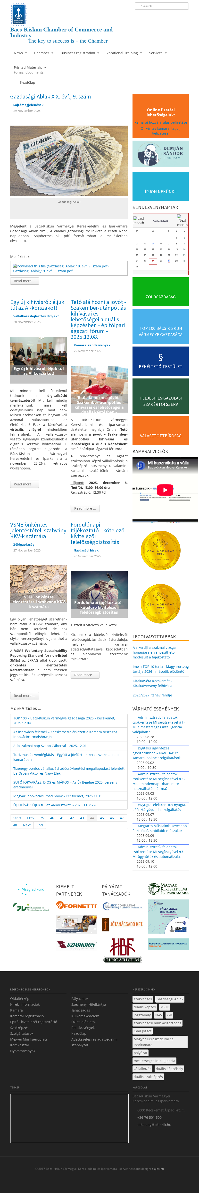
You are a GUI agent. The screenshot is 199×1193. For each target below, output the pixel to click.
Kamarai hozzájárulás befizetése (160, 122)
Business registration (78, 53)
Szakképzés (19, 1027)
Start (17, 817)
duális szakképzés (148, 1076)
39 (42, 817)
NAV (158, 1015)
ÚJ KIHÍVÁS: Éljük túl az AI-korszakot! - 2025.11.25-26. (55, 805)
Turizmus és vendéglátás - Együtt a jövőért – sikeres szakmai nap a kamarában (67, 757)
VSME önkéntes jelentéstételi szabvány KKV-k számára (38, 530)
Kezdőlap (78, 1033)
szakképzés (143, 999)
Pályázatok (79, 998)
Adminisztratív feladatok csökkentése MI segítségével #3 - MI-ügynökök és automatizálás (159, 852)
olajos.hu (157, 1169)
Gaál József (142, 1031)
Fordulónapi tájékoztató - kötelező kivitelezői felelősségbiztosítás (97, 533)
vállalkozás (142, 1068)
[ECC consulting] (122, 908)
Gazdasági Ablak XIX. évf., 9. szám (50, 96)
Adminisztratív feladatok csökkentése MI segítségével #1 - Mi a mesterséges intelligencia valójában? (159, 724)
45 (102, 817)
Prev (30, 817)
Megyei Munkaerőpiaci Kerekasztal (28, 1042)
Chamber (42, 53)
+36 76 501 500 (149, 1117)
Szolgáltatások (21, 1033)
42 (72, 817)
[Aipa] (76, 926)
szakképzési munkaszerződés (157, 1023)
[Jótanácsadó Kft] (122, 926)
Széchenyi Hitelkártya (88, 1004)
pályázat (140, 1052)
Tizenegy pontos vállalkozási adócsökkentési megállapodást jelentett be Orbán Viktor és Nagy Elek (68, 771)
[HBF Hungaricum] (122, 952)
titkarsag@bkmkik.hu (154, 1124)
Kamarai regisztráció (27, 1016)
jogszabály (142, 1015)
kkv (169, 1015)
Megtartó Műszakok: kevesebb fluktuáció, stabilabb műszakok (160, 828)
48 (15, 825)
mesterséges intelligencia (154, 1060)
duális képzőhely (169, 1068)
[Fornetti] (76, 906)
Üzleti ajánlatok (83, 1021)
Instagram (175, 16)
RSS (184, 16)
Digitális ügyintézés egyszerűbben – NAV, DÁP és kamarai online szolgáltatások (157, 753)
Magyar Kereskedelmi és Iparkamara (154, 1042)
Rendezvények (83, 1027)
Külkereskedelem (85, 1016)
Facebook (157, 16)
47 (122, 817)
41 (62, 817)
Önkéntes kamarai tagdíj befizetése (161, 131)
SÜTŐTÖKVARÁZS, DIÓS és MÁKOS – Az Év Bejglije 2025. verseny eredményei (65, 784)
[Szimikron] (76, 947)
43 (82, 817)
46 (112, 817)
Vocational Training (123, 53)
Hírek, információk (25, 1004)
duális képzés (145, 1007)
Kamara (16, 1010)
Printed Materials (29, 70)
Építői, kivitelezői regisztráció (33, 1021)
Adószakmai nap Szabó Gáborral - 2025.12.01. (50, 745)
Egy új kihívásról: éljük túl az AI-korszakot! (37, 304)
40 (52, 817)
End (40, 825)
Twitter (166, 16)
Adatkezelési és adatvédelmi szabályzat (94, 1042)
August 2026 (160, 220)
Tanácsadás (80, 1010)
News (19, 53)
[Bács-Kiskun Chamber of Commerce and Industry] (69, 10)
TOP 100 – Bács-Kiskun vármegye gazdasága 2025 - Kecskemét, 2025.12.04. (64, 720)
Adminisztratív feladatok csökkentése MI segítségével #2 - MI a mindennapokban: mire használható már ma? (159, 781)
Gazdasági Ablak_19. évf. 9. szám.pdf (43, 271)
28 (169, 261)
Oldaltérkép (19, 998)
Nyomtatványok (22, 1051)
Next (27, 825)
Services (156, 53)
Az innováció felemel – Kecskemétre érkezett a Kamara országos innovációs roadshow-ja (65, 734)
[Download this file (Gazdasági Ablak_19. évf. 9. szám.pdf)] (61, 265)
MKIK (164, 1007)
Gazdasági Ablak (170, 999)
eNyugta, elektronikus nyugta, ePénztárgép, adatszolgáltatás (159, 807)
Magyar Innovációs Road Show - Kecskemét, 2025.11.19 (57, 796)
